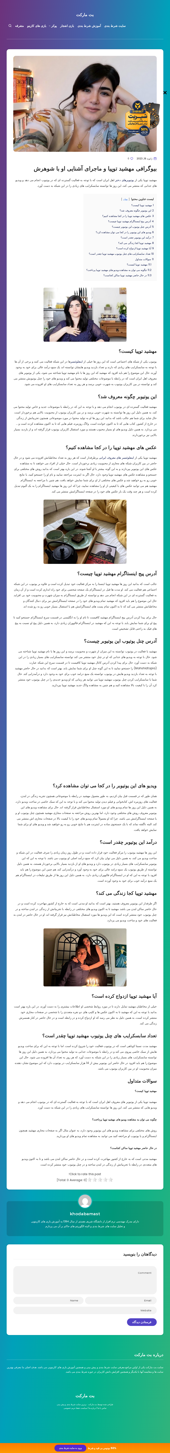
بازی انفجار (67, 26)
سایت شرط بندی (115, 26)
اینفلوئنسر (77, 362)
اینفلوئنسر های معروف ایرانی (116, 458)
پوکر (54, 26)
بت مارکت (85, 14)
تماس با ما (102, 1408)
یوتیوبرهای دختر (124, 180)
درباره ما (92, 1408)
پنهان (125, 199)
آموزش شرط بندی (89, 26)
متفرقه (19, 26)
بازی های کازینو (36, 26)
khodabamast (85, 1213)
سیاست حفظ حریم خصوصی (75, 1408)
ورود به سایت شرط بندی (70, 1448)
